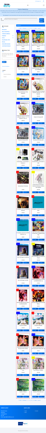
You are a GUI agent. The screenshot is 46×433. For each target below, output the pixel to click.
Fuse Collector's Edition (38, 370)
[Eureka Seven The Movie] (23, 180)
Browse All (4, 29)
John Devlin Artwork (6, 45)
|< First (20, 28)
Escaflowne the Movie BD (38, 139)
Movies (3, 41)
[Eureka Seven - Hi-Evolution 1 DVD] (38, 156)
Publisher (4, 35)
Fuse (23, 370)
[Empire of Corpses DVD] (23, 134)
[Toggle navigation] (44, 5)
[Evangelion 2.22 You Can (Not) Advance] (23, 204)
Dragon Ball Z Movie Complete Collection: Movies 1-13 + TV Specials (38, 92)
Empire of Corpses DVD (23, 139)
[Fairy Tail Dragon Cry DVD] (23, 274)
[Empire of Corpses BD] (38, 110)
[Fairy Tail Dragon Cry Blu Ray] (23, 251)
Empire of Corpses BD (38, 116)
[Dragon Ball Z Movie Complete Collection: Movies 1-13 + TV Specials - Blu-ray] (23, 109)
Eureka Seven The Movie (23, 185)
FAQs (26, 412)
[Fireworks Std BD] (23, 320)
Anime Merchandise (6, 43)
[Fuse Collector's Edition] (38, 365)
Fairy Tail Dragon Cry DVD (23, 280)
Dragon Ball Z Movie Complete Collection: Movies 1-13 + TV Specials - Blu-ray (23, 117)
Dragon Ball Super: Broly (23, 68)
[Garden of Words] (23, 387)
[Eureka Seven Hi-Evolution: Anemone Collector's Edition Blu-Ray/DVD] (38, 179)
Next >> (36, 28)
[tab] (7, 30)
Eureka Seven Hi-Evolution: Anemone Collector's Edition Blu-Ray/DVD (38, 186)
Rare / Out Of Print (5, 31)
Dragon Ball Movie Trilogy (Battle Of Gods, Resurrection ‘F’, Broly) (23, 45)
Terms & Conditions (5, 66)
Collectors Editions (6, 33)
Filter (41, 21)
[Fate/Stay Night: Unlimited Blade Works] (38, 297)
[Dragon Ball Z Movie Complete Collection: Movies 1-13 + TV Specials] (38, 86)
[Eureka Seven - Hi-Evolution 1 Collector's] (23, 155)
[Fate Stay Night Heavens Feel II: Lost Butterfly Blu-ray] (38, 273)
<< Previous (24, 28)
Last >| (39, 28)
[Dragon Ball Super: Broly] (23, 63)
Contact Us (38, 1)
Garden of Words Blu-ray (38, 391)
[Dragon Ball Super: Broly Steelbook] (23, 86)
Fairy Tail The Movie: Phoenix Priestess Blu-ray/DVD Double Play (38, 233)
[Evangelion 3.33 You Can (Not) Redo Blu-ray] (23, 226)
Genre (3, 37)
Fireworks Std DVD (38, 325)
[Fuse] (23, 365)
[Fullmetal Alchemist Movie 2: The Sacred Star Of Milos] (23, 343)
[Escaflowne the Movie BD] (38, 135)
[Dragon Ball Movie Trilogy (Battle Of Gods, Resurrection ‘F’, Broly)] (23, 38)
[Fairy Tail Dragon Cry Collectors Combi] (38, 251)
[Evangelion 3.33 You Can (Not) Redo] (38, 204)
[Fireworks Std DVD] (38, 320)
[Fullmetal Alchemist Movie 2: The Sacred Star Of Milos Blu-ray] (38, 342)
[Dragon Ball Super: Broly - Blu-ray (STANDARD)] (38, 63)
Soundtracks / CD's (6, 39)
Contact (5, 76)
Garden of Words (23, 391)
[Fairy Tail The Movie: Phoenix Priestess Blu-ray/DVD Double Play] (38, 226)
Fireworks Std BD (23, 325)
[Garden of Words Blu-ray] (38, 385)
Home (26, 410)
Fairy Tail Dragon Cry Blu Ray (23, 257)
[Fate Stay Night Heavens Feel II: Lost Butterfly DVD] (23, 295)
